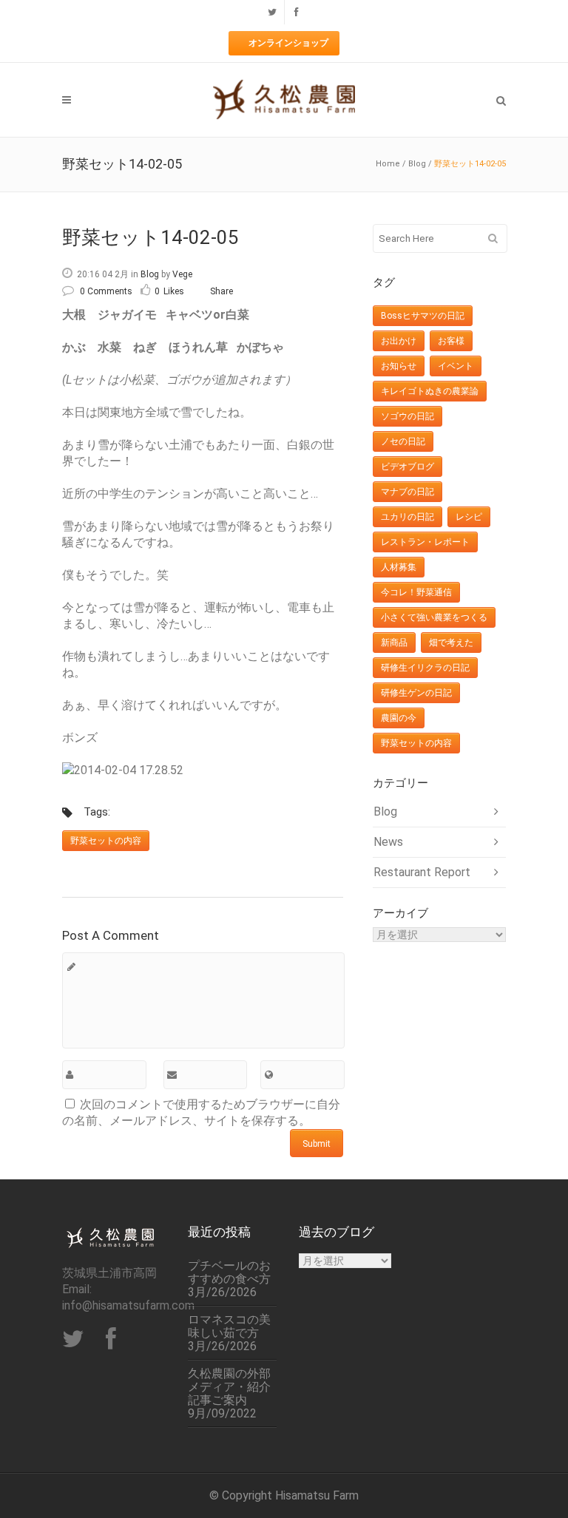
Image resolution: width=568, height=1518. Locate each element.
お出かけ (398, 341)
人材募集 (398, 567)
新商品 (394, 642)
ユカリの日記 (407, 517)
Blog (417, 164)
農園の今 (398, 718)
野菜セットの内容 (105, 841)
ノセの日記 (403, 441)
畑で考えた (451, 642)
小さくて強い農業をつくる (434, 617)
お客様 (451, 341)
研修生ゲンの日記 (416, 693)
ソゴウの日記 (407, 416)
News (388, 842)
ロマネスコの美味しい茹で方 (229, 1326)
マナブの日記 (407, 492)
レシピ (469, 517)
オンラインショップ (288, 43)
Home (388, 164)
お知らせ (398, 366)
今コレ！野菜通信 (416, 592)
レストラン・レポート (425, 542)
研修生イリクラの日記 (425, 668)
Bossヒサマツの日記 (422, 316)
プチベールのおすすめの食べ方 (229, 1272)
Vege (182, 274)
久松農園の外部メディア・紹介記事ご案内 (229, 1387)
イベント (455, 366)
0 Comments (106, 291)
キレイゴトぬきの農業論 (430, 391)
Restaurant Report (421, 872)
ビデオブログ (407, 466)
